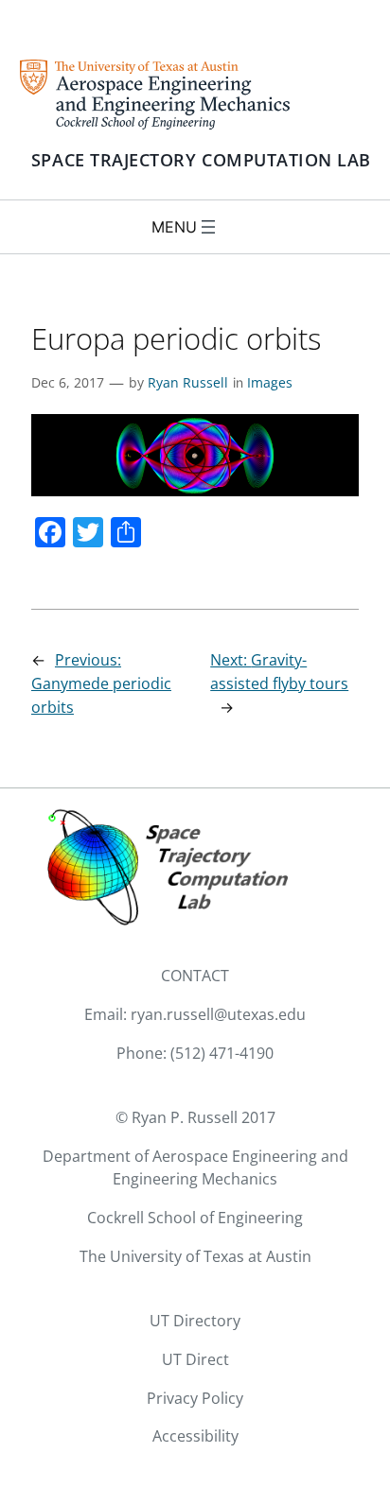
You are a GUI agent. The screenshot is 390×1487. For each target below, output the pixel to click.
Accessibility (195, 1436)
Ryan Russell (188, 382)
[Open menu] (208, 227)
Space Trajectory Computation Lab (201, 159)
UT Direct (195, 1359)
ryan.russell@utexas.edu (218, 1014)
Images (269, 382)
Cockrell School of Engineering (195, 1217)
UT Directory (195, 1320)
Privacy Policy (195, 1398)
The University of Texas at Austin (195, 1256)
